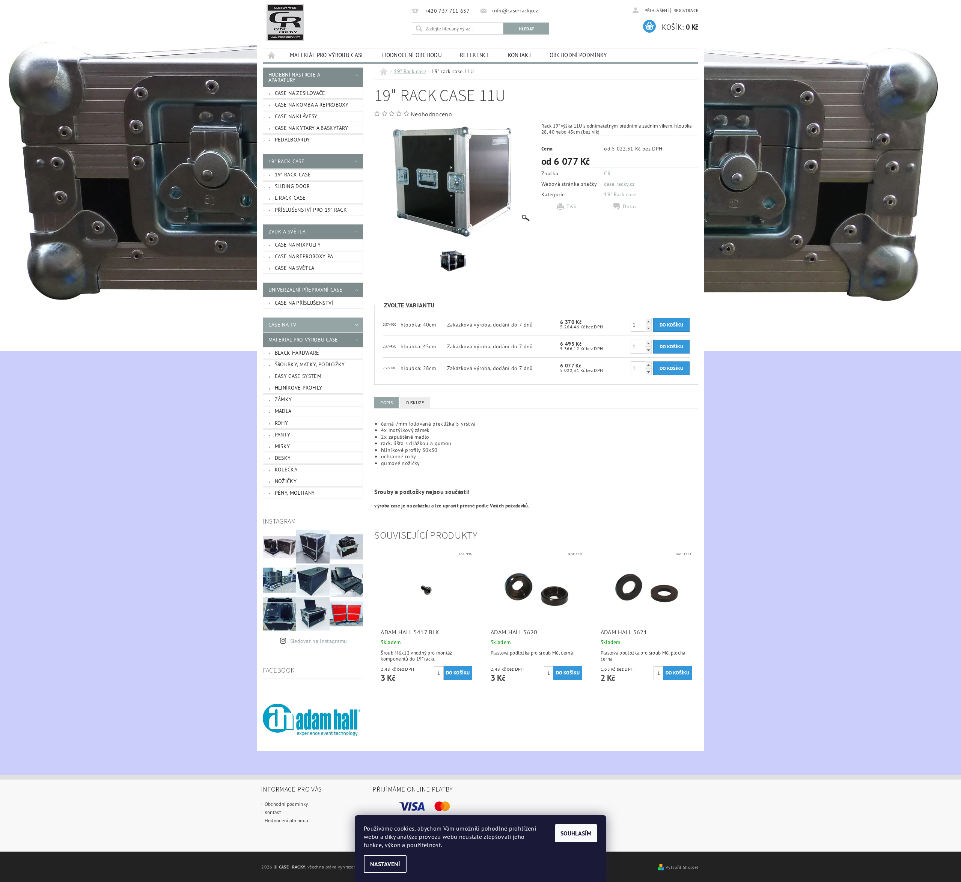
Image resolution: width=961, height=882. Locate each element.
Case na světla (294, 268)
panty (283, 434)
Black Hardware (297, 352)
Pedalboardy (292, 139)
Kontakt (520, 55)
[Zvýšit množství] (648, 321)
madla (283, 411)
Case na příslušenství (304, 303)
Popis (386, 402)
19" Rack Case (293, 174)
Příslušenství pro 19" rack (311, 209)
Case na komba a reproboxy (312, 104)
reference (475, 55)
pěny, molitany (295, 492)
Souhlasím (576, 833)
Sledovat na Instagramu (318, 641)
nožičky (286, 481)
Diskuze (415, 402)
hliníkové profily (298, 387)
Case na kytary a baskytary (311, 128)
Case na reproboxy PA (304, 256)
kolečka (286, 469)
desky (283, 458)
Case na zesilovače (300, 93)
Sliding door (292, 186)
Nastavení (385, 864)
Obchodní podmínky (578, 55)
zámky (283, 399)
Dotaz (630, 206)
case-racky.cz (619, 184)
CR (607, 173)
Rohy (281, 423)
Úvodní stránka (272, 55)
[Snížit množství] (648, 328)
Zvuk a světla (287, 231)
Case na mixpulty (298, 244)
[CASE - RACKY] (285, 22)
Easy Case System (298, 376)
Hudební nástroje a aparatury (294, 77)
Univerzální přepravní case (305, 289)
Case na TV (282, 324)
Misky (282, 446)
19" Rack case (286, 161)
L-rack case (290, 197)
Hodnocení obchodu (411, 55)
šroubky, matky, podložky (310, 364)
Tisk (571, 206)
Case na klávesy (296, 116)
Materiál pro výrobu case (327, 55)
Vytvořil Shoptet (682, 867)
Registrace (685, 10)
